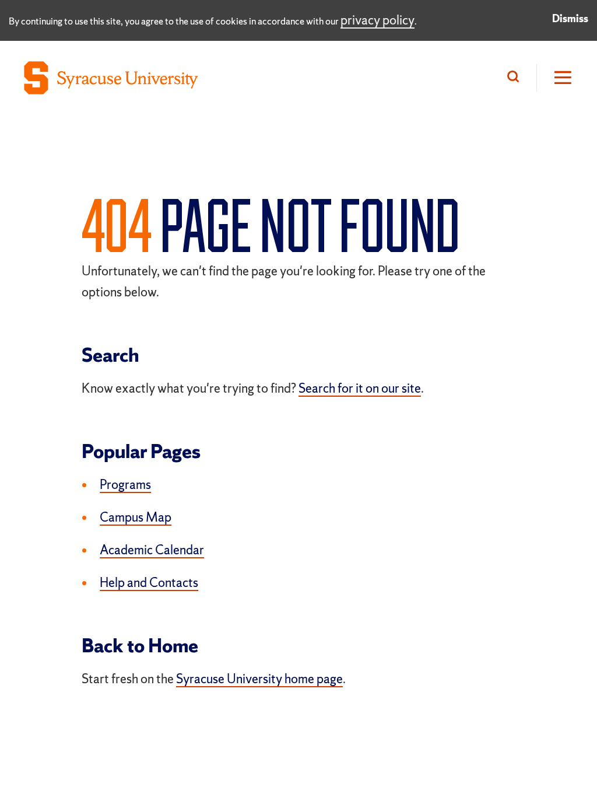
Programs (125, 484)
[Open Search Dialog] (516, 78)
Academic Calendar (152, 549)
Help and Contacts (149, 582)
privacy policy (377, 20)
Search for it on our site (359, 388)
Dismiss (570, 18)
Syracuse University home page (259, 678)
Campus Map (135, 517)
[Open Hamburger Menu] (555, 78)
